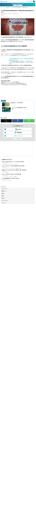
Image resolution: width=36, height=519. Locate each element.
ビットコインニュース (4, 188)
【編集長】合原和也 (15, 13)
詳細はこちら (17, 5)
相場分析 (2, 195)
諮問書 (12, 69)
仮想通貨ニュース (8, 7)
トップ (1, 7)
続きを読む (10, 63)
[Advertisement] (18, 92)
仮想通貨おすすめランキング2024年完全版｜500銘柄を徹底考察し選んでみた (13, 83)
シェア (6, 121)
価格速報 (2, 193)
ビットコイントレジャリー (4, 200)
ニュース (4, 7)
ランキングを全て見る (17, 138)
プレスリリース (3, 202)
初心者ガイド (3, 198)
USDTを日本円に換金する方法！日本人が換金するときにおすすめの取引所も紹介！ (14, 84)
